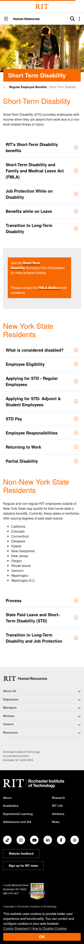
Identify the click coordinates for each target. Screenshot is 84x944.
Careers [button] (8, 724)
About (7, 798)
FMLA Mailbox (49, 287)
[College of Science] (26, 678)
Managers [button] (10, 707)
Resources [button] (10, 732)
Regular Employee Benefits (28, 87)
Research (58, 798)
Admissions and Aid (17, 822)
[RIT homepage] (33, 783)
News (56, 822)
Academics (10, 806)
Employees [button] (10, 699)
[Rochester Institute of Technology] (42, 6)
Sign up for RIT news (23, 865)
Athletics (58, 814)
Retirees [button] (8, 716)
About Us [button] (9, 691)
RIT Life (57, 806)
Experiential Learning (18, 814)
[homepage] (6, 87)
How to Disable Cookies (49, 928)
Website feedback (21, 853)
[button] (6, 19)
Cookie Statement (16, 928)
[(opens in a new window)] (7, 840)
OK (42, 937)
